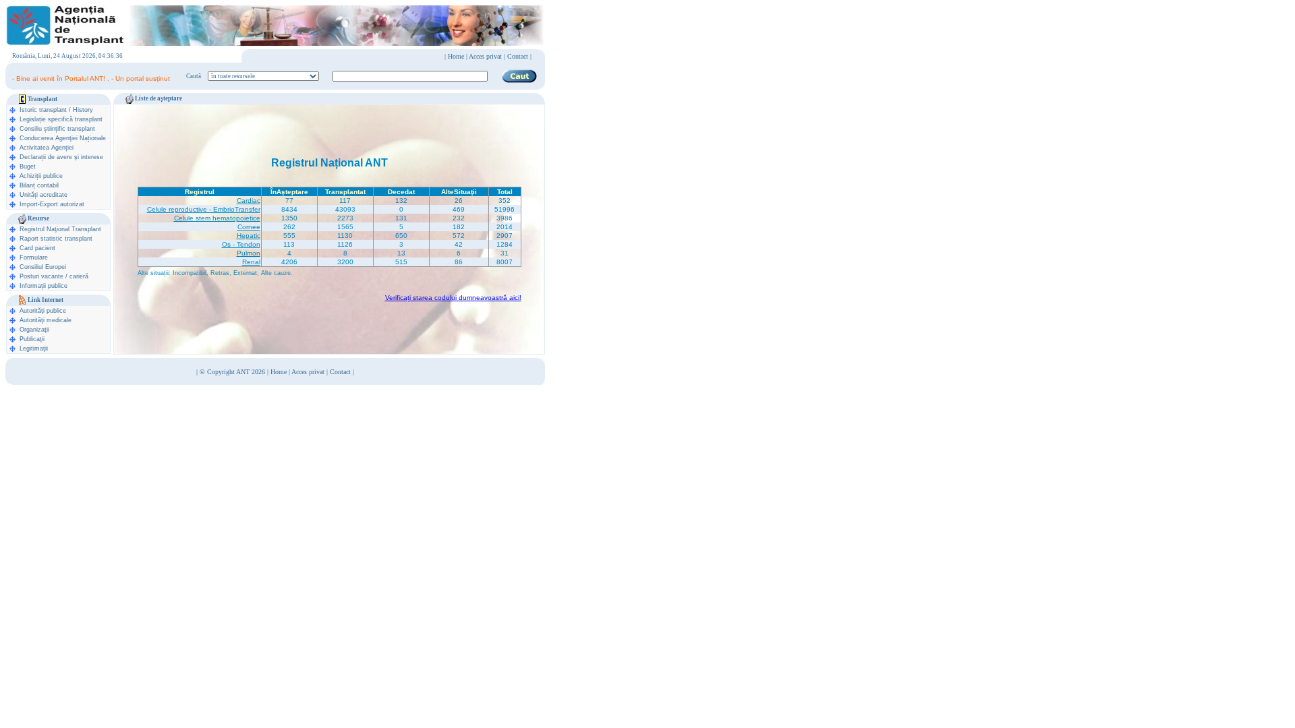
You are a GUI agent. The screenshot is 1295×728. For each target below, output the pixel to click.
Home (456, 56)
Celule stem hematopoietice (217, 218)
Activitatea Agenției (47, 147)
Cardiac (248, 200)
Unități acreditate (43, 194)
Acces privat (485, 56)
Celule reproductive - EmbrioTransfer (203, 209)
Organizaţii (34, 329)
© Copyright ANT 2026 (233, 371)
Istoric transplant (43, 110)
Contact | (519, 56)
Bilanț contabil (39, 185)
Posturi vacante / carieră (54, 276)
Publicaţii (32, 339)
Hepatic (248, 235)
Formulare (34, 257)
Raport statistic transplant (56, 238)
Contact (340, 371)
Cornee (248, 227)
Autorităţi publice (43, 310)
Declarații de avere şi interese (61, 157)
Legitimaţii (34, 348)
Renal (251, 262)
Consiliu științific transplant (57, 128)
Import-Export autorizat (52, 204)
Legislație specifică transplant (61, 119)
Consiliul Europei (43, 267)
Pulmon (248, 253)
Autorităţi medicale (45, 320)
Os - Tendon (241, 244)
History (83, 110)
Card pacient (37, 248)
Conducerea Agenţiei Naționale (63, 138)
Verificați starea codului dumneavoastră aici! (453, 297)
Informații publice (43, 285)
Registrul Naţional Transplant (60, 229)
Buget (28, 166)
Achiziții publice (41, 176)
